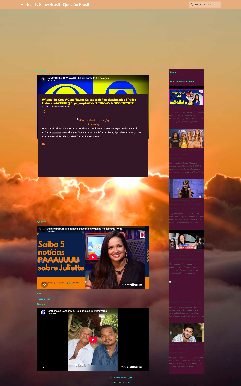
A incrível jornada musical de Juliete (183, 107)
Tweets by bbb (43, 299)
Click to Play (93, 124)
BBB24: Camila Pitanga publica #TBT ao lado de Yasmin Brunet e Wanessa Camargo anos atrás (185, 154)
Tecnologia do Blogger (122, 377)
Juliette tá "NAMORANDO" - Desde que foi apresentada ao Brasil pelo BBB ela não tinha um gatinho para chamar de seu (186, 255)
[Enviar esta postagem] (43, 145)
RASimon (127, 382)
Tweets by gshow (176, 75)
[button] (43, 111)
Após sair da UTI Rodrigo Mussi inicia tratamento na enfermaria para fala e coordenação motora (184, 348)
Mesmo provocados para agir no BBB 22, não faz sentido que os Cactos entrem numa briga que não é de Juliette (185, 205)
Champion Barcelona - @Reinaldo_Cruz (185, 302)
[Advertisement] (93, 198)
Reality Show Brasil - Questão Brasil (57, 4)
